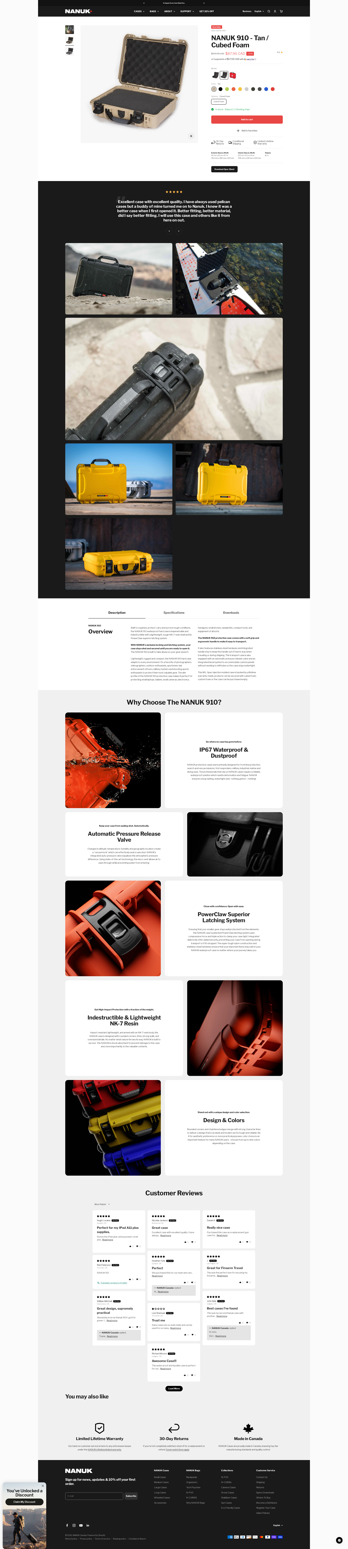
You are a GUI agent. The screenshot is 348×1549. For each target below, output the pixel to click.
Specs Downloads (265, 1492)
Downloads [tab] (231, 613)
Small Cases (160, 1477)
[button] (247, 59)
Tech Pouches (193, 1487)
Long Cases (160, 1492)
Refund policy (71, 1539)
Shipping (260, 1482)
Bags (153, 11)
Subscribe (131, 1496)
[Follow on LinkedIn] (88, 1525)
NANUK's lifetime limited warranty (104, 1449)
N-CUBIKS (191, 1497)
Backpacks (191, 1477)
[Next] (204, 3)
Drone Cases (227, 1492)
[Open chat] (339, 1540)
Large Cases (160, 1487)
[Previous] (143, 3)
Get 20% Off (206, 11)
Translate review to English (113, 1283)
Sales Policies (263, 1513)
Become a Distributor (266, 1503)
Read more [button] (107, 1239)
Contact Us (261, 1477)
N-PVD (189, 1492)
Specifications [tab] (174, 613)
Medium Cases (161, 1482)
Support (185, 11)
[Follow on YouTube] (81, 1525)
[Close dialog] (42, 1485)
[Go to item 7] (69, 52)
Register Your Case (265, 1508)
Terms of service (102, 1539)
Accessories (160, 1503)
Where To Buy (263, 1497)
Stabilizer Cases (229, 1497)
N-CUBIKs (226, 1482)
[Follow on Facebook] (67, 1525)
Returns (260, 1487)
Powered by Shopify (96, 1535)
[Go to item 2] (69, 30)
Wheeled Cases (162, 1497)
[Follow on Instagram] (74, 1525)
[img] (103, 1216)
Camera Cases (228, 1487)
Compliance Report (137, 1539)
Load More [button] (174, 1388)
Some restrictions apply (177, 1449)
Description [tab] (116, 613)
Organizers (191, 1482)
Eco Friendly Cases (230, 1508)
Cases (138, 11)
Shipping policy (119, 1539)
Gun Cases (226, 1503)
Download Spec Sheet (224, 169)
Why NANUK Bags (195, 1503)
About (168, 11)
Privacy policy (86, 1539)
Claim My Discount (24, 1501)
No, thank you (24, 1509)
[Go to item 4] (69, 41)
